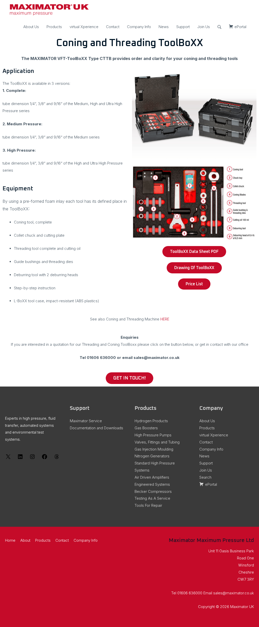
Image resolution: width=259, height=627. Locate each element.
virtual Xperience (84, 26)
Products (54, 26)
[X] (8, 458)
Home (10, 540)
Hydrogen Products (151, 420)
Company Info (139, 26)
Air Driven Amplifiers (152, 477)
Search (205, 477)
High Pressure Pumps (153, 435)
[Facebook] (44, 458)
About (25, 540)
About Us (31, 26)
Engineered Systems (152, 484)
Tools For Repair (148, 505)
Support (183, 26)
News (164, 26)
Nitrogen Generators (152, 456)
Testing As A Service (152, 498)
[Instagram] (32, 458)
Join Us (203, 26)
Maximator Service (86, 420)
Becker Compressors (153, 491)
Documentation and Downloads (96, 428)
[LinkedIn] (20, 458)
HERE (164, 319)
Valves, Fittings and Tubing (157, 442)
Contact (112, 26)
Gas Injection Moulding (154, 449)
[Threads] (57, 458)
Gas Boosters (146, 428)
